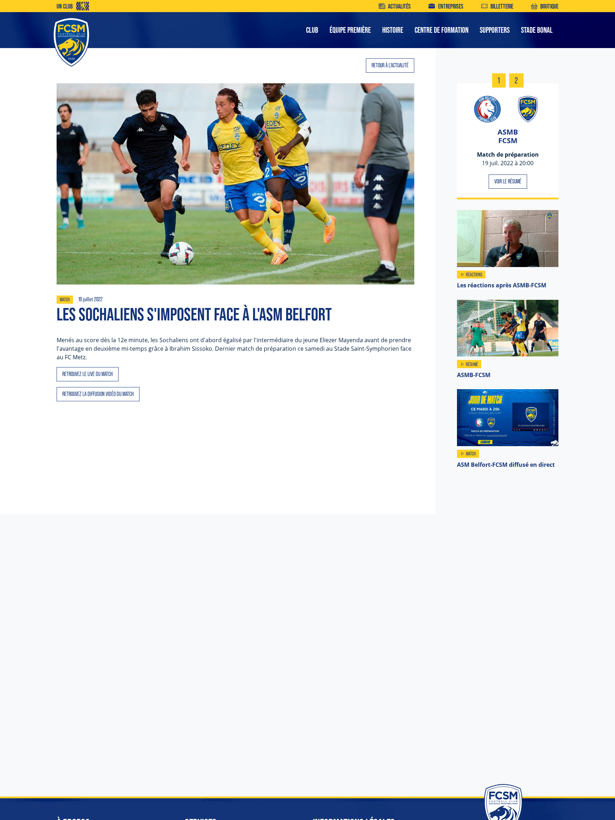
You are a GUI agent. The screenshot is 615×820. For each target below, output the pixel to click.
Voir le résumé (507, 181)
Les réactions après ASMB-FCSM (501, 285)
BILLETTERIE (501, 6)
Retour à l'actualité (390, 65)
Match (65, 299)
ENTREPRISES (450, 6)
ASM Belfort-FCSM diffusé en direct (506, 465)
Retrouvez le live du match (87, 374)
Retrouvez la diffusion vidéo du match (98, 394)
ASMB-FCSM (473, 375)
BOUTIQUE (549, 6)
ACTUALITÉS (399, 6)
